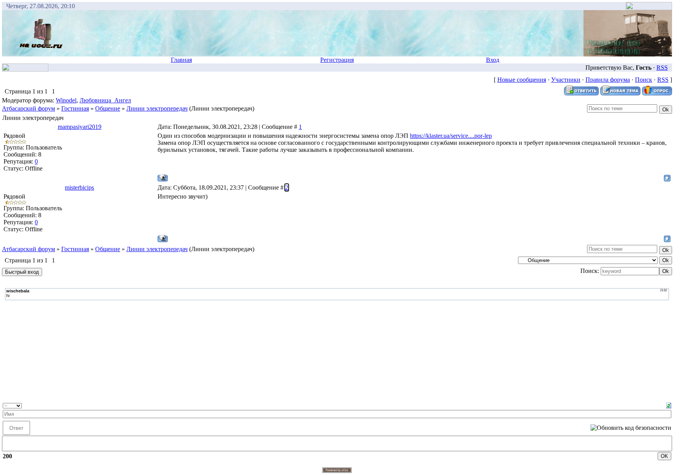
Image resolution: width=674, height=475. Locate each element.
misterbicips (79, 187)
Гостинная (75, 108)
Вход (492, 59)
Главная (181, 59)
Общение (107, 108)
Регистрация (337, 59)
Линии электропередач (157, 108)
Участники (565, 79)
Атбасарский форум (28, 108)
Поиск (643, 79)
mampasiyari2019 (79, 126)
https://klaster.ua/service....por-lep (451, 135)
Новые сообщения (521, 79)
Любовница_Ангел (105, 100)
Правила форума (607, 79)
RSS (662, 67)
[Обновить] (668, 404)
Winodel (66, 100)
